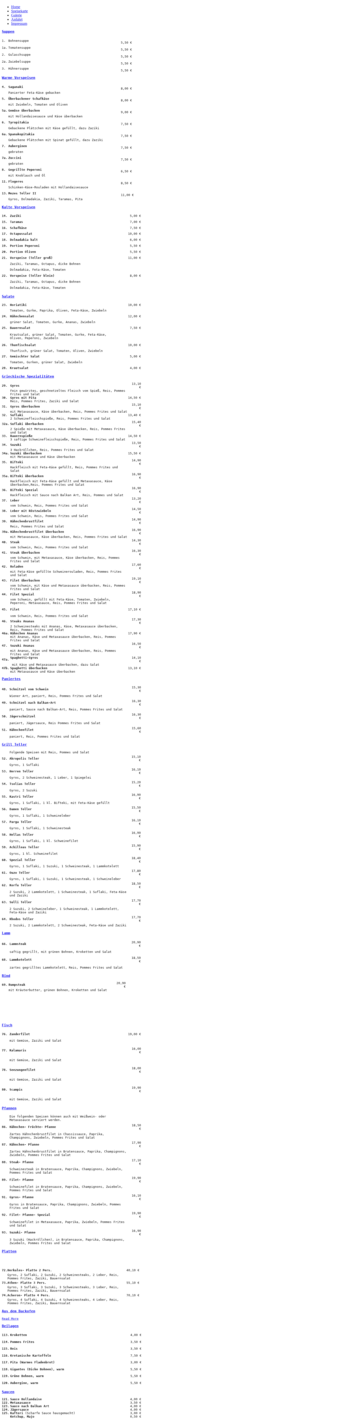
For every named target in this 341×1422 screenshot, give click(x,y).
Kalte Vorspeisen (18, 207)
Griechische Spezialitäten (28, 376)
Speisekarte (19, 11)
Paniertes (11, 679)
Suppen (8, 31)
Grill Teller (14, 744)
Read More (10, 1318)
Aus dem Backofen (18, 1311)
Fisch (7, 1025)
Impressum (19, 24)
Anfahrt (17, 19)
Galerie (16, 15)
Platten (9, 1251)
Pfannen (9, 1108)
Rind (6, 976)
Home (15, 7)
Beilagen (10, 1326)
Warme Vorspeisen (18, 78)
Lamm (6, 933)
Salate (8, 296)
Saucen (8, 1392)
